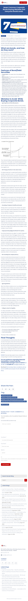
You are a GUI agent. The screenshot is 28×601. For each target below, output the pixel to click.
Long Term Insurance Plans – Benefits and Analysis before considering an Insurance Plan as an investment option (14, 491)
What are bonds (5, 404)
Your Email (3, 443)
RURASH (3, 355)
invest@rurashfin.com (19, 364)
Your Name (3, 437)
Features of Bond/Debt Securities (9, 397)
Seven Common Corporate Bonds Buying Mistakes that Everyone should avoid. (14, 401)
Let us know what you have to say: (8, 420)
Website (2, 450)
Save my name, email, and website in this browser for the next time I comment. (14, 459)
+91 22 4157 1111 (5, 552)
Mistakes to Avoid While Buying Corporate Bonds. (12, 399)
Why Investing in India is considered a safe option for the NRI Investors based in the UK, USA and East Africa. (13, 369)
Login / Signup (23, 2)
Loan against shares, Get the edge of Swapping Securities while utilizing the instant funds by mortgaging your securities (12, 517)
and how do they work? (7, 395)
